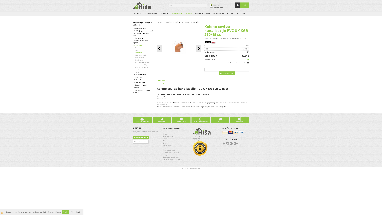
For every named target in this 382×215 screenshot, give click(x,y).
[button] (198, 48)
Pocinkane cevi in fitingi (142, 62)
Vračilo (165, 143)
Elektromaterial (139, 80)
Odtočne (137, 50)
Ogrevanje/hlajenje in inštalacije (181, 13)
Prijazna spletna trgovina (201, 122)
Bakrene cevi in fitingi (141, 65)
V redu (65, 212)
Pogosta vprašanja (168, 146)
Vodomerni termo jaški (141, 67)
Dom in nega (241, 13)
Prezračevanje (138, 77)
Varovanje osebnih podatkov (171, 152)
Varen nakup (161, 122)
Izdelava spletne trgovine (189, 168)
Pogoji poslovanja (168, 136)
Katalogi (165, 155)
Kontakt (165, 134)
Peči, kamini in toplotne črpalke (141, 34)
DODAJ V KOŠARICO (226, 73)
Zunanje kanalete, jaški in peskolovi (141, 91)
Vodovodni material (140, 75)
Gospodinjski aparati (150, 13)
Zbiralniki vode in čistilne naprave (141, 42)
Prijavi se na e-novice (141, 137)
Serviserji (165, 148)
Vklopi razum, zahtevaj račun (171, 157)
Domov (159, 22)
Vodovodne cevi (139, 57)
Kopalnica (137, 13)
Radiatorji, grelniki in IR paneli (143, 31)
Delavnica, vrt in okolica (202, 13)
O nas (164, 132)
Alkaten (137, 48)
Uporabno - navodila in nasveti (171, 159)
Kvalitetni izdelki (181, 122)
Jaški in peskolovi (139, 82)
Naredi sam (239, 122)
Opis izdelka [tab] (163, 81)
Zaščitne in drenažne (141, 55)
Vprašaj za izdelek (210, 52)
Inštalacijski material (140, 85)
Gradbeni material (218, 13)
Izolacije (137, 72)
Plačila (164, 141)
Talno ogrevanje (139, 38)
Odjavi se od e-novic (140, 142)
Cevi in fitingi (138, 45)
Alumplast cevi (139, 60)
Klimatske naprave (140, 28)
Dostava (220, 122)
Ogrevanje (164, 13)
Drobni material (139, 70)
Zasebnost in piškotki (169, 150)
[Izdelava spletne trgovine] (198, 168)
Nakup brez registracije (142, 122)
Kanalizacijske (139, 53)
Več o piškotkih (75, 212)
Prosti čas (230, 13)
